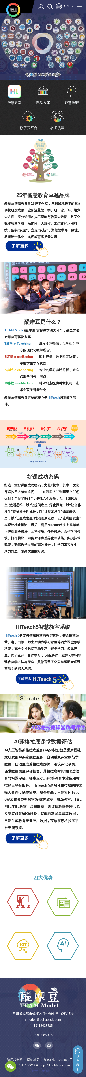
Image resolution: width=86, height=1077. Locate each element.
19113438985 (43, 1025)
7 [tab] (54, 74)
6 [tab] (50, 74)
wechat (10, 1066)
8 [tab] (59, 74)
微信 (37, 1045)
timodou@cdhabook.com (43, 1019)
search (50, 6)
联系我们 (77, 1063)
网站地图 (33, 1060)
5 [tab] (45, 74)
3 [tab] (36, 74)
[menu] (79, 6)
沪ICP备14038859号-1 (59, 1060)
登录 (41, 6)
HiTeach (53, 397)
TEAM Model (14, 330)
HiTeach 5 (11, 635)
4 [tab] (40, 74)
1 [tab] (26, 74)
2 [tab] (31, 74)
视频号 (49, 1045)
